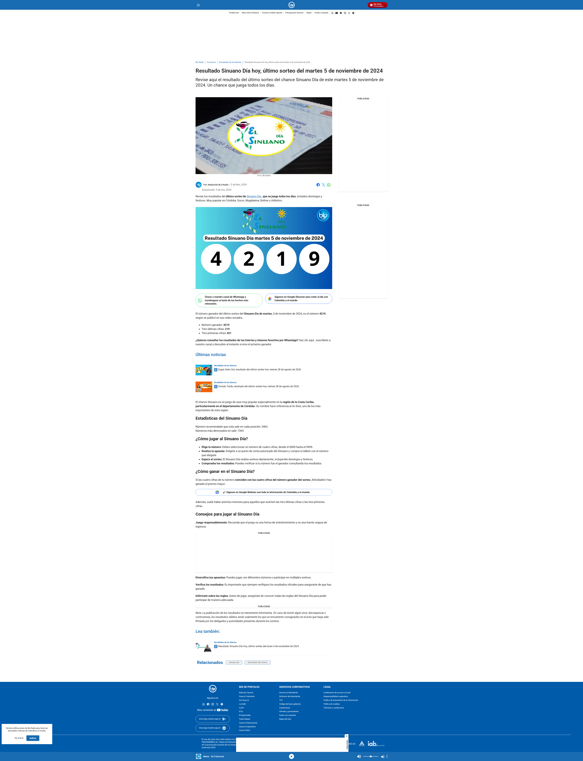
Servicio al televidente (288, 693)
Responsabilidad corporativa (336, 697)
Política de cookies (332, 704)
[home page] (291, 5)
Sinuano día (234, 662)
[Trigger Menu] (198, 5)
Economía (211, 62)
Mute (359, 756)
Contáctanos (284, 708)
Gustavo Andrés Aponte (272, 13)
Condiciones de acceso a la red (337, 693)
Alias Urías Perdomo (250, 13)
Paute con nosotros (287, 715)
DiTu (241, 712)
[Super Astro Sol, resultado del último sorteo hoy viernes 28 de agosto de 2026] (204, 370)
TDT (281, 700)
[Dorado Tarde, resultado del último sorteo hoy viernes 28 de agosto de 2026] (204, 387)
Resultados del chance (257, 662)
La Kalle (242, 704)
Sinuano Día (254, 196)
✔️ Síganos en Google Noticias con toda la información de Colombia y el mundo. (266, 492)
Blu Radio (200, 62)
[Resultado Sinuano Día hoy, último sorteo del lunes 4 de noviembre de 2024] (204, 646)
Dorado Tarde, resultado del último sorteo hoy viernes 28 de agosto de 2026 (258, 386)
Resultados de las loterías (230, 62)
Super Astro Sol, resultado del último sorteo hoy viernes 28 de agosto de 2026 (259, 369)
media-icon (291, 756)
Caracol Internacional (248, 723)
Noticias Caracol (246, 693)
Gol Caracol (244, 700)
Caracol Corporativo (247, 727)
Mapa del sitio (285, 719)
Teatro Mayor (244, 719)
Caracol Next (244, 730)
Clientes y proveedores (289, 712)
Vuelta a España (321, 13)
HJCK (241, 708)
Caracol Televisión (247, 697)
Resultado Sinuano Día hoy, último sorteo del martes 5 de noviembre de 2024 (277, 62)
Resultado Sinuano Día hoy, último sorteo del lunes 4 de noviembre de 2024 (258, 646)
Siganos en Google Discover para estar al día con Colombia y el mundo (301, 298)
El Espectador (245, 715)
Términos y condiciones (334, 708)
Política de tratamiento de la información (341, 700)
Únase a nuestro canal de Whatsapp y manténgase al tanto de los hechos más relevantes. (226, 300)
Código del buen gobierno (290, 704)
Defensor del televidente (289, 697)
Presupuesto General (294, 13)
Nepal (308, 13)
